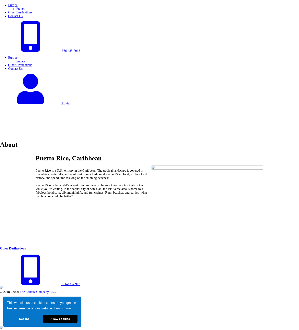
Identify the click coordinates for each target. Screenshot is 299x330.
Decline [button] (24, 318)
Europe (12, 5)
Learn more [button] (62, 308)
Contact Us (15, 16)
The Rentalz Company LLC (38, 292)
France (20, 8)
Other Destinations (20, 12)
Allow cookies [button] (60, 318)
